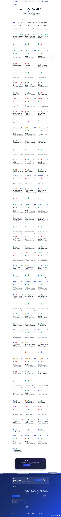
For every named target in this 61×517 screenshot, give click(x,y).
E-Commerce (27, 29)
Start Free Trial (38, 480)
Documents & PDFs (40, 29)
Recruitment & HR (22, 29)
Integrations (26, 493)
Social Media (45, 22)
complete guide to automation (28, 16)
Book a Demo (44, 480)
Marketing (15, 25)
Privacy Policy (26, 507)
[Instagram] (32, 513)
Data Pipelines (41, 22)
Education (34, 25)
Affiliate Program (27, 506)
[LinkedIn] (29, 513)
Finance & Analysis (15, 29)
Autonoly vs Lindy (39, 490)
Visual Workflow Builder (27, 492)
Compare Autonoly (45, 491)
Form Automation (39, 25)
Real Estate (25, 25)
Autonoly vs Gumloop (40, 491)
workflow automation (35, 16)
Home (19, 1)
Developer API (45, 496)
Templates (26, 1)
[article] (18, 37)
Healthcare (29, 25)
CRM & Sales (45, 29)
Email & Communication (33, 29)
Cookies (48, 513)
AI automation (41, 16)
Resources (33, 1)
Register (46, 1)
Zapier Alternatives (45, 490)
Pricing (30, 1)
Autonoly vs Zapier (39, 487)
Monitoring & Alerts (35, 22)
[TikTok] (33, 513)
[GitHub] (25, 513)
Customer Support (20, 25)
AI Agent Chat (26, 487)
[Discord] (28, 513)
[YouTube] (30, 513)
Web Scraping (17, 22)
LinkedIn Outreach (45, 25)
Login (42, 1)
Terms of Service (44, 513)
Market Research (29, 22)
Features (22, 1)
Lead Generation (23, 22)
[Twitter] (27, 513)
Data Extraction (27, 490)
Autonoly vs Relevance (38, 493)
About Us (26, 502)
